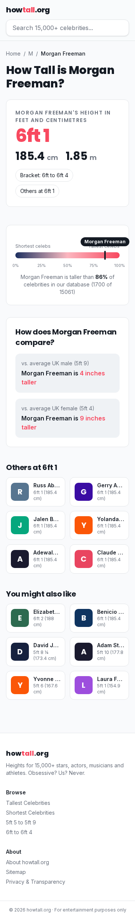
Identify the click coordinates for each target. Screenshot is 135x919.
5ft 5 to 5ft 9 (21, 822)
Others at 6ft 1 (37, 191)
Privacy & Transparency (35, 881)
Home (13, 53)
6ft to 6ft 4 (19, 832)
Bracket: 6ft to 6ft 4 (44, 175)
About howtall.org (27, 862)
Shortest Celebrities (30, 812)
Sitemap (16, 872)
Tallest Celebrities (28, 803)
